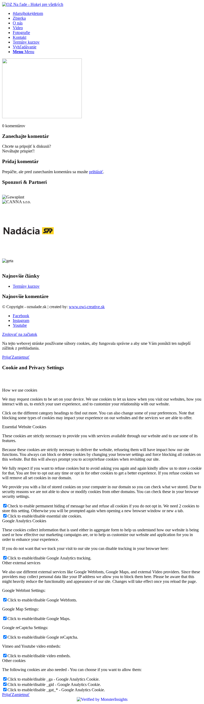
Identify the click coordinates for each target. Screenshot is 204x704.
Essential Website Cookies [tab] (24, 427)
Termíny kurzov (26, 286)
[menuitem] (107, 13)
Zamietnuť (20, 357)
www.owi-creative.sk (87, 306)
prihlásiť (96, 171)
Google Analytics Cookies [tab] (24, 521)
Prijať (7, 357)
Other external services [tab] (21, 563)
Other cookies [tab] (14, 660)
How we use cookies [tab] (19, 390)
